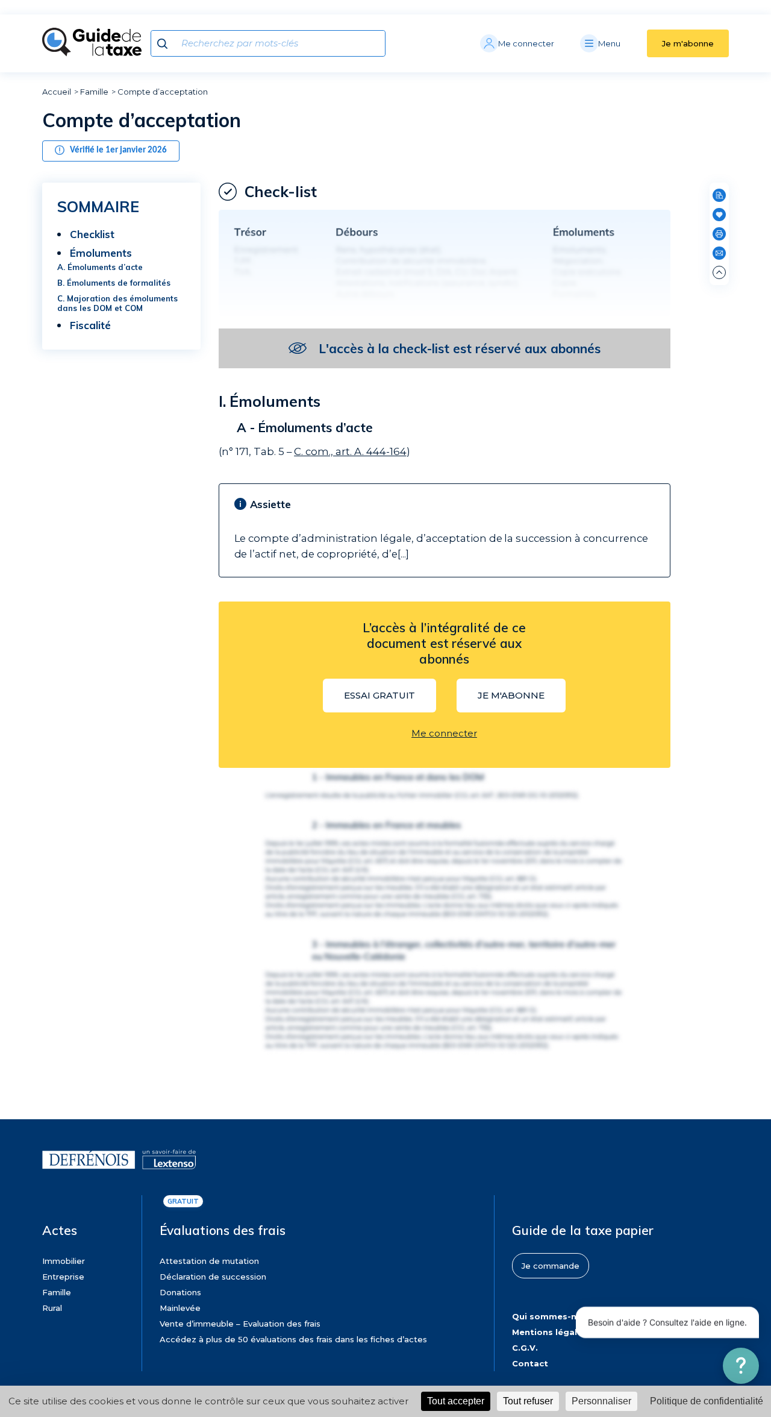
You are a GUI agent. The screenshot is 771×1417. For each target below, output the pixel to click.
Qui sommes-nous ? (556, 1316)
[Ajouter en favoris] (719, 214)
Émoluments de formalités (118, 282)
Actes (59, 1230)
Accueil (56, 91)
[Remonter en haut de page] (719, 272)
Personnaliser (601, 1401)
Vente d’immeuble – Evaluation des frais (240, 1323)
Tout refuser (528, 1401)
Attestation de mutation (209, 1261)
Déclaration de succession (213, 1276)
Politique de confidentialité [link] (706, 1401)
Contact (530, 1363)
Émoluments (101, 253)
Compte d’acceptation (162, 91)
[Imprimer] (719, 233)
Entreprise (63, 1276)
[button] (741, 1366)
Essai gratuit (380, 695)
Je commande (550, 1266)
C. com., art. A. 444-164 (350, 451)
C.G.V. (525, 1348)
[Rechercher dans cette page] (719, 195)
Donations (180, 1292)
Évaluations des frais (223, 1230)
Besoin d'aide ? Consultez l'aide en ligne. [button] (667, 1322)
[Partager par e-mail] (719, 253)
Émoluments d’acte (105, 267)
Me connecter (444, 733)
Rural (52, 1308)
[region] (124, 280)
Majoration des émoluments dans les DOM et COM (117, 303)
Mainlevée (180, 1308)
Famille (94, 91)
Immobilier (63, 1261)
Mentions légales (549, 1332)
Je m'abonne (688, 43)
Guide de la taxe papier (583, 1230)
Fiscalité (90, 325)
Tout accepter (455, 1401)
